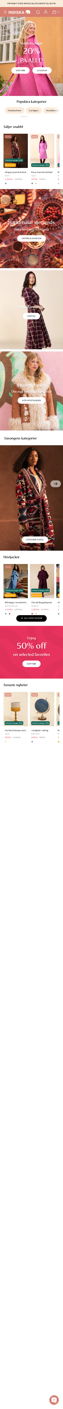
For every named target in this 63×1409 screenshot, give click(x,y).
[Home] (19, 12)
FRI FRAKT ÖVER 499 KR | (19, 3)
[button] (5, 12)
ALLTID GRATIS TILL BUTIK (43, 3)
